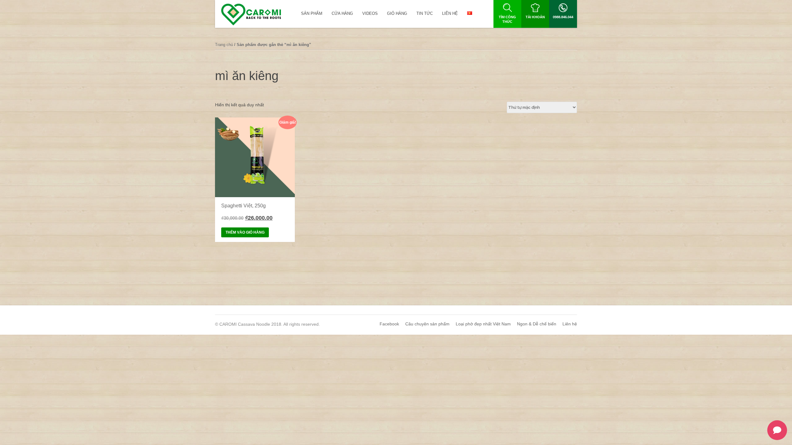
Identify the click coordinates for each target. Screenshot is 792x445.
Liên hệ (569, 323)
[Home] (251, 14)
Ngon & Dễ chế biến (536, 323)
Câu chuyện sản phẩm (427, 323)
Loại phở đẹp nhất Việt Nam (483, 323)
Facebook (389, 323)
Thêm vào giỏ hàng (245, 232)
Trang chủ (224, 44)
